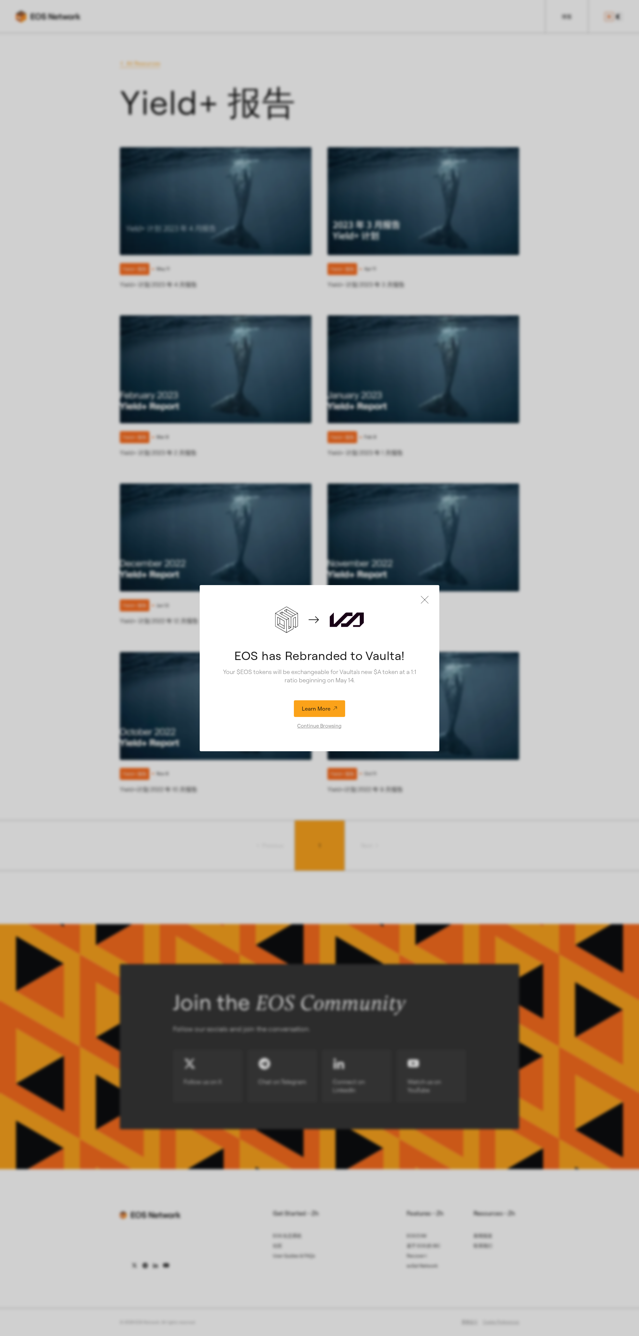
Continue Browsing (319, 725)
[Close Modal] (424, 599)
